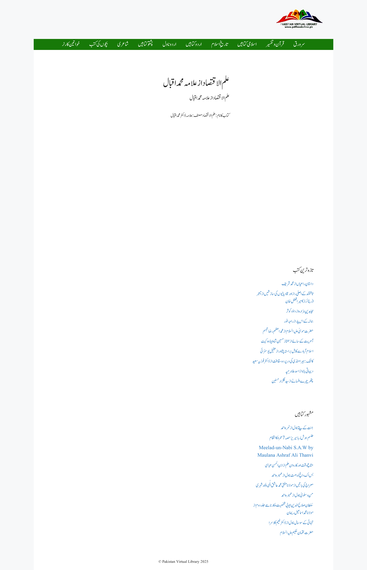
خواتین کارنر (71, 44)
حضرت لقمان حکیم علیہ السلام (296, 532)
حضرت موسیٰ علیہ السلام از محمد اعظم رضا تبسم (288, 331)
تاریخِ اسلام (219, 44)
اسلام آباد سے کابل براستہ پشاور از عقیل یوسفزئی (286, 351)
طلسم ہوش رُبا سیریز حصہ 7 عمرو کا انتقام (291, 437)
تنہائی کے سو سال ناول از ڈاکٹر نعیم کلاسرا (291, 522)
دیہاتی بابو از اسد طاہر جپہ (299, 371)
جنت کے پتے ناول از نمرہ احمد (297, 427)
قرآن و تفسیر (275, 44)
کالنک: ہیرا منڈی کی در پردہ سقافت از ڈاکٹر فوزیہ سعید (282, 361)
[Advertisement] (169, 18)
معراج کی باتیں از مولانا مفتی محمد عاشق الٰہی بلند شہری (284, 485)
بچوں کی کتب (98, 44)
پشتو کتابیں (145, 44)
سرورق (299, 44)
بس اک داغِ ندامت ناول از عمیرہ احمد (292, 475)
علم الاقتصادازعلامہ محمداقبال (209, 98)
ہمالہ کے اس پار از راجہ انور (298, 321)
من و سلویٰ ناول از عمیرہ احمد (297, 495)
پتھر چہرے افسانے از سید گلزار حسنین (292, 381)
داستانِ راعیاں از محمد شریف (297, 283)
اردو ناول (169, 44)
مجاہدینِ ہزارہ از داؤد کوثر (299, 311)
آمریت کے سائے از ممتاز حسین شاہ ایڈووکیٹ (287, 341)
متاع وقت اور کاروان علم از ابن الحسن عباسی (289, 465)
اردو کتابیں (194, 44)
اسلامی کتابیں (247, 44)
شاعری (123, 44)
